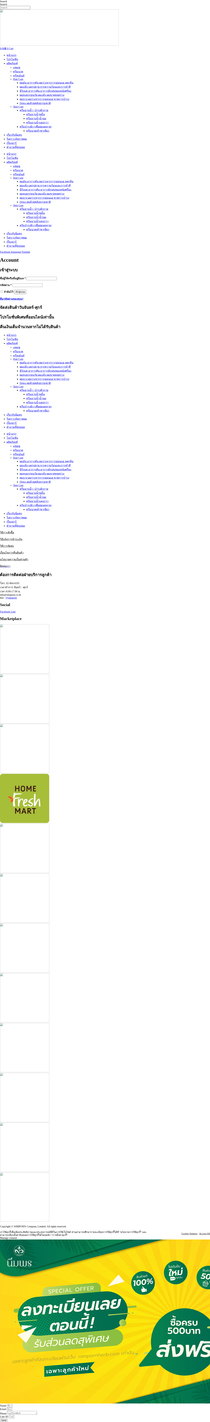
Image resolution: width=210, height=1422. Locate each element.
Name (3, 1405)
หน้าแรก (11, 55)
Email (3, 1409)
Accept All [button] (204, 1233)
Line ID (4, 1416)
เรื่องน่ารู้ (12, 143)
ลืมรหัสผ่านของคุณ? (11, 298)
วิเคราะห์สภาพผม (17, 139)
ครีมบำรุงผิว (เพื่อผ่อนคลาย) (36, 126)
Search (3, 1)
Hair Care (18, 79)
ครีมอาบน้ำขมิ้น (35, 114)
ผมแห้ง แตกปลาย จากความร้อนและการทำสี (45, 86)
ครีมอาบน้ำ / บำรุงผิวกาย (34, 110)
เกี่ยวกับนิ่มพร (14, 134)
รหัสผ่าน (6, 285)
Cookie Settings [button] (189, 1233)
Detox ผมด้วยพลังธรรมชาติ (35, 103)
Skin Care (18, 106)
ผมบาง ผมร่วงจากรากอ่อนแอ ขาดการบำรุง (44, 99)
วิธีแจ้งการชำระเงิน (11, 539)
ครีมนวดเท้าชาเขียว (37, 130)
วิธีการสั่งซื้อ (7, 532)
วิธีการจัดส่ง (7, 546)
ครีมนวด (18, 71)
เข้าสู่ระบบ (20, 292)
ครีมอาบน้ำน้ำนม (36, 118)
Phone (3, 1413)
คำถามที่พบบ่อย (16, 147)
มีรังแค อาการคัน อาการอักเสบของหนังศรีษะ (46, 91)
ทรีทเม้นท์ (18, 75)
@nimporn (11, 597)
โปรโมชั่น (12, 59)
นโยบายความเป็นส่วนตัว (14, 559)
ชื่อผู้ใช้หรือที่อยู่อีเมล (13, 278)
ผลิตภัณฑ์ (12, 63)
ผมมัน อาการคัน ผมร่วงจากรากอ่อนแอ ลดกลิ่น (46, 82)
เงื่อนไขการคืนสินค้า (12, 552)
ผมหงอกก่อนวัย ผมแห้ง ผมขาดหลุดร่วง (42, 95)
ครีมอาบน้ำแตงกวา (37, 122)
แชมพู (16, 67)
